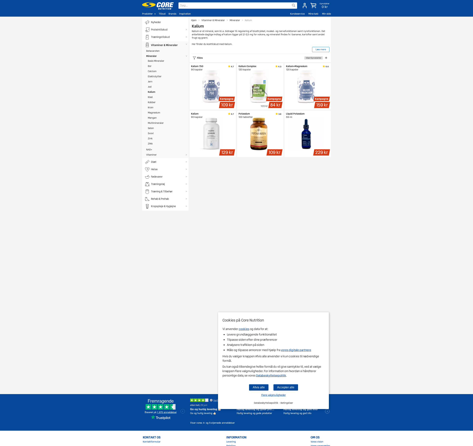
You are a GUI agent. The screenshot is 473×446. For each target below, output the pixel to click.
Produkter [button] (147, 14)
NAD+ (149, 149)
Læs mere (321, 49)
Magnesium (154, 112)
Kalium (151, 92)
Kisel (150, 97)
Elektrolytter (154, 76)
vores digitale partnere (296, 350)
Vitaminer (151, 154)
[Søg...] (293, 5)
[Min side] (305, 5)
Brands (172, 14)
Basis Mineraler (156, 61)
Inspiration (185, 14)
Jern (150, 81)
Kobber (152, 102)
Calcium (152, 71)
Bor (150, 66)
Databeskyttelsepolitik (271, 375)
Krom (150, 107)
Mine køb (313, 14)
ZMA (150, 143)
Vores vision (317, 441)
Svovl (151, 133)
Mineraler (151, 56)
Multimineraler (156, 123)
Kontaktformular (152, 441)
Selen (151, 128)
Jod (150, 86)
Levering (231, 441)
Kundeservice (297, 14)
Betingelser (286, 403)
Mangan (152, 118)
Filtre (259, 58)
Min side (326, 14)
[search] (237, 5)
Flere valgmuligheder (273, 395)
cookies (244, 329)
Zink (150, 138)
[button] (320, 5)
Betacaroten (153, 51)
